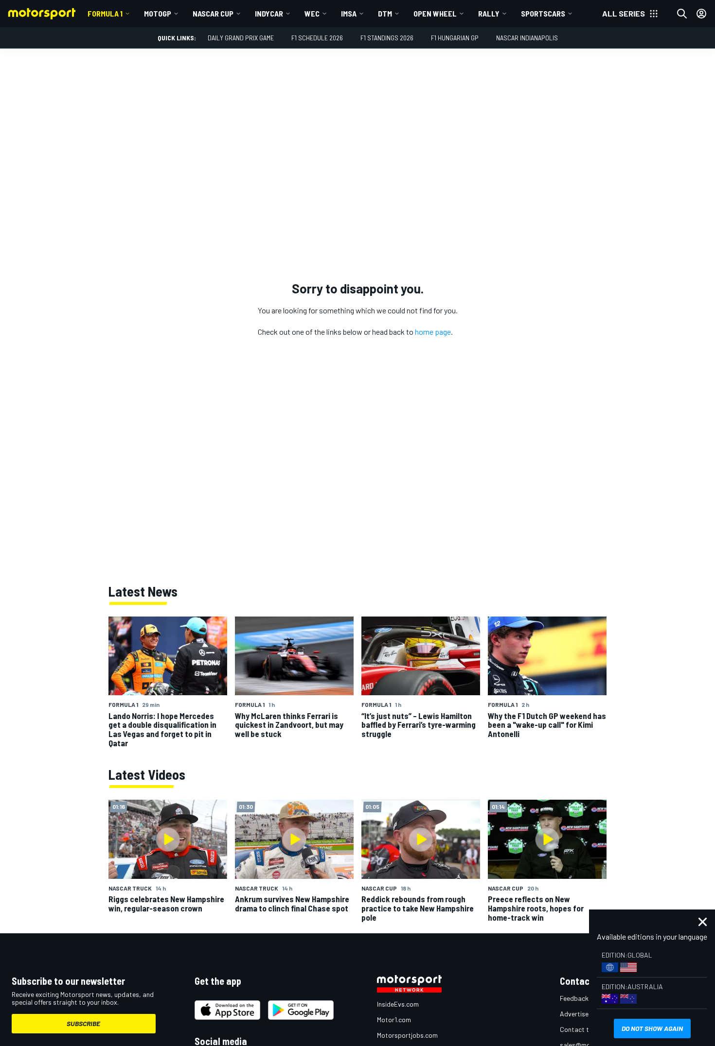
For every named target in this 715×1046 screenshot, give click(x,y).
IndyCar (269, 13)
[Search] (682, 13)
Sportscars (543, 13)
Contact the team (586, 1029)
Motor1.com (394, 1019)
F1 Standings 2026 (386, 38)
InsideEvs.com (398, 1004)
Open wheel (435, 13)
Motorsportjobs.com (407, 1035)
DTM (385, 13)
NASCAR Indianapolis (527, 38)
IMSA (349, 13)
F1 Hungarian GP (455, 38)
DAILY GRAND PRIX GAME (241, 38)
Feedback (574, 998)
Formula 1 (105, 13)
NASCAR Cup (213, 13)
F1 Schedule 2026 (317, 38)
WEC (312, 13)
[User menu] (701, 13)
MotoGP (157, 13)
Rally (489, 13)
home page (433, 331)
